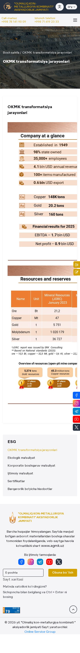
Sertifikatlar (16, 481)
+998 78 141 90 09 (14, 21)
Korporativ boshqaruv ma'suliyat (31, 465)
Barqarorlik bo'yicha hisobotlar (30, 489)
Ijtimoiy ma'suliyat (20, 473)
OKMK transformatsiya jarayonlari (47, 52)
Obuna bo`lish (62, 572)
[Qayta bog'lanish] (76, 272)
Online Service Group (40, 632)
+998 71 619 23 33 (47, 21)
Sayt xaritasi (13, 579)
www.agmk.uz (52, 546)
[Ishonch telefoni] (76, 264)
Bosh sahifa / (12, 52)
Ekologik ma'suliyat (21, 458)
